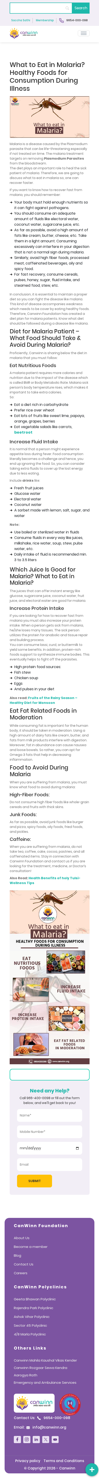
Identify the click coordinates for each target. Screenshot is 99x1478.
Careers (20, 1273)
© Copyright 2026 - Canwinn (49, 1468)
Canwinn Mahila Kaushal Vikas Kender (45, 1360)
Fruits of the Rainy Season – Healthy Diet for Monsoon (43, 700)
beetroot (23, 432)
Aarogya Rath (25, 1375)
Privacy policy (27, 1460)
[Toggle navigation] (84, 33)
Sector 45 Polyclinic (30, 1325)
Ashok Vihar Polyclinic (32, 1316)
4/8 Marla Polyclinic (30, 1334)
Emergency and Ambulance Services (45, 1382)
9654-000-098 (77, 20)
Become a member (30, 1246)
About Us (21, 1237)
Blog (17, 1255)
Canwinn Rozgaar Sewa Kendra (40, 1367)
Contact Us (23, 1264)
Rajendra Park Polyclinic (33, 1307)
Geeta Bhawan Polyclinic (35, 1299)
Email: (40, 1427)
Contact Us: (42, 1418)
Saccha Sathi (20, 20)
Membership (45, 20)
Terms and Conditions (64, 1460)
